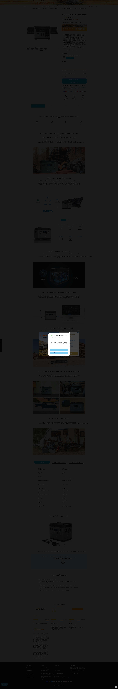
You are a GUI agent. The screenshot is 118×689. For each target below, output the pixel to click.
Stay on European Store (59, 352)
